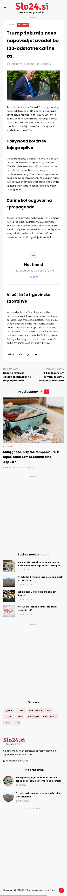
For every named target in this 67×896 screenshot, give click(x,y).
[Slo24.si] (28, 8)
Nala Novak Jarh (11, 467)
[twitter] (28, 355)
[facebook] (20, 355)
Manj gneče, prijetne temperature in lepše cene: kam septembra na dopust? (31, 457)
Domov (10, 25)
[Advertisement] (33, 512)
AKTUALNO (23, 25)
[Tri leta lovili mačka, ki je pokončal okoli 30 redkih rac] (9, 581)
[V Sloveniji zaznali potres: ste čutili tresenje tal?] (9, 611)
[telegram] (36, 355)
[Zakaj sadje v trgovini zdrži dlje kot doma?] (9, 596)
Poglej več (45, 554)
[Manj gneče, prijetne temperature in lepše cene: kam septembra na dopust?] (33, 420)
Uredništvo (16, 64)
